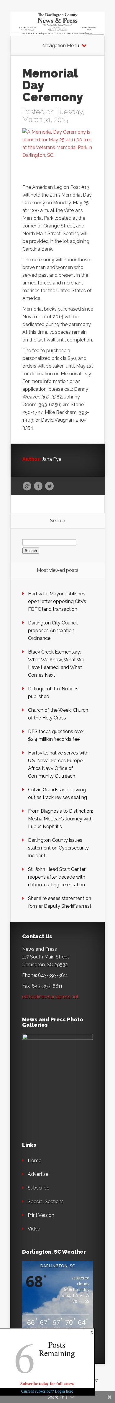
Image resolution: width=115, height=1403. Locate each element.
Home (34, 1160)
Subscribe (38, 1188)
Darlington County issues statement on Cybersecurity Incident (58, 847)
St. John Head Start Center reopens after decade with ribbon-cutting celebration (57, 877)
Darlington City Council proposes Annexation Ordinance (53, 630)
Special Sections (46, 1201)
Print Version (41, 1215)
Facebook (38, 486)
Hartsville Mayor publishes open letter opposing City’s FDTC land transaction (57, 601)
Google (27, 486)
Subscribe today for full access (47, 1383)
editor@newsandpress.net (50, 996)
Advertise (38, 1174)
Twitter (49, 486)
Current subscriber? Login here (47, 1391)
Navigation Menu (60, 45)
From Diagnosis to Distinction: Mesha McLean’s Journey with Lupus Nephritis (60, 818)
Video (34, 1229)
